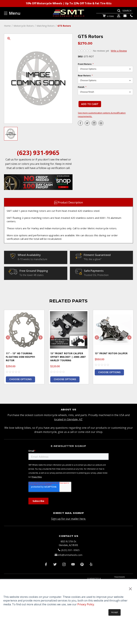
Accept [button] (114, 612)
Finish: (82, 87)
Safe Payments (94, 271)
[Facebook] (80, 123)
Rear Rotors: (85, 76)
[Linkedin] (94, 123)
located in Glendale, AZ (68, 419)
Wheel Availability (29, 255)
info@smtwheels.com (70, 555)
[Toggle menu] (25, 13)
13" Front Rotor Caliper (111, 353)
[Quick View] (37, 316)
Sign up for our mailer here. (68, 519)
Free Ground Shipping (34, 271)
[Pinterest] (100, 123)
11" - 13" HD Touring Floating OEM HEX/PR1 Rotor (20, 357)
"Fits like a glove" (92, 259)
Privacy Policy (85, 604)
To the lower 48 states (32, 275)
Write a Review (119, 50)
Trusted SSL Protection (96, 275)
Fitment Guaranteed (97, 255)
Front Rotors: (86, 64)
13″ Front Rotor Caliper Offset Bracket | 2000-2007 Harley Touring (68, 357)
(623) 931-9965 (38, 153)
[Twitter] (87, 123)
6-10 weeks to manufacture (32, 259)
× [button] (130, 588)
